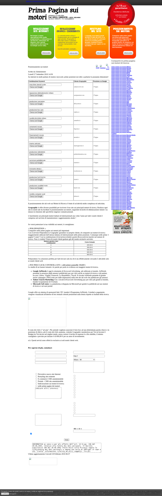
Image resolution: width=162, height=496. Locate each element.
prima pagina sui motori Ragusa (121, 192)
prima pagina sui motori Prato (120, 190)
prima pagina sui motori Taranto (121, 203)
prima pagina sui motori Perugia (121, 126)
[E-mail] (107, 69)
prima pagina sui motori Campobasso (123, 108)
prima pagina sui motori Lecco (120, 175)
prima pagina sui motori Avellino (121, 152)
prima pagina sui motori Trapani (121, 206)
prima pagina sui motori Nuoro (121, 182)
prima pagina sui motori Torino (121, 81)
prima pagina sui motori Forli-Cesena (123, 166)
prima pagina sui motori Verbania (121, 75)
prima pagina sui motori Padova (121, 122)
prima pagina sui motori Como (120, 89)
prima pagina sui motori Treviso (121, 140)
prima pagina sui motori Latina (121, 172)
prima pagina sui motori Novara (121, 68)
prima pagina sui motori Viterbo (121, 209)
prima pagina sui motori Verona (121, 146)
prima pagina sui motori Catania (121, 156)
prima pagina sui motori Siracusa (121, 199)
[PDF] (98, 68)
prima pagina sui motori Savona (121, 86)
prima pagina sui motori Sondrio (121, 202)
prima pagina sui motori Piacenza (121, 129)
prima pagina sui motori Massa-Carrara (123, 179)
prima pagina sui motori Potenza (121, 189)
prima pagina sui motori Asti (120, 101)
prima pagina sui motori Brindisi (121, 105)
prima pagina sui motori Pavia (120, 74)
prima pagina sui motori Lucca (120, 176)
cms (41, 1)
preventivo (53, 1)
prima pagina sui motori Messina (121, 119)
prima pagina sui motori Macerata (121, 177)
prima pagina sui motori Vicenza (121, 148)
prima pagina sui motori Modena (121, 121)
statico (28, 1)
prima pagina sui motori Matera (121, 180)
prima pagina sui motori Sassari (121, 197)
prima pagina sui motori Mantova (121, 118)
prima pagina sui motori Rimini (121, 136)
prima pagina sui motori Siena (120, 200)
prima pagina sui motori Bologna (121, 92)
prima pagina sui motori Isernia (121, 170)
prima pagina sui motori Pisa (120, 130)
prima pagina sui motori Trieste (121, 142)
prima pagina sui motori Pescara (121, 128)
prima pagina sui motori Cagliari (121, 106)
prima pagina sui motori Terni (120, 138)
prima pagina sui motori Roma (120, 95)
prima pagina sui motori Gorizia (121, 113)
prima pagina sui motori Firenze (121, 94)
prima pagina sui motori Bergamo (121, 78)
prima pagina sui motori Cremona (121, 111)
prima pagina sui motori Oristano (121, 183)
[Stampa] (103, 68)
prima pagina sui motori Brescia (121, 91)
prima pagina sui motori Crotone (121, 162)
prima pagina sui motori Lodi (120, 76)
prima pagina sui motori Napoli (121, 96)
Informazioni (12, 493)
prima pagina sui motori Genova (121, 82)
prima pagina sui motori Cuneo (121, 85)
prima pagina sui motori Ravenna (121, 193)
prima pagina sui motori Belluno (121, 153)
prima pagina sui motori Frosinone (122, 167)
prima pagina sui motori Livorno (121, 116)
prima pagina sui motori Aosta (120, 84)
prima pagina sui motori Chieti (120, 159)
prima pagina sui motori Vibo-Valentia (123, 207)
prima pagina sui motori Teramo (121, 204)
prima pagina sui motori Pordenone (122, 187)
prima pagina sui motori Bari (120, 102)
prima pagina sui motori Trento (121, 139)
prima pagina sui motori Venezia (121, 145)
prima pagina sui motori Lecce (120, 173)
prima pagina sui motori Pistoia (121, 186)
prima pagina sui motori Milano (121, 66)
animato (46, 1)
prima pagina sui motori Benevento (122, 155)
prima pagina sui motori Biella (120, 72)
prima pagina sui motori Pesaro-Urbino (123, 185)
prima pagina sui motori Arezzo (121, 149)
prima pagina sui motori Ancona (121, 98)
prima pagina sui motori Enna (120, 163)
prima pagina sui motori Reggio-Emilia (123, 135)
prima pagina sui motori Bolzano (121, 103)
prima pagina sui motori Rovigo (121, 195)
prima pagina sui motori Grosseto (121, 169)
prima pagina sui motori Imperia (121, 115)
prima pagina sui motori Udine (120, 143)
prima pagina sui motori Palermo (121, 123)
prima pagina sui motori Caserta (121, 109)
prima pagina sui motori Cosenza (121, 160)
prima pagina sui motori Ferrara (121, 165)
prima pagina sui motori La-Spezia (122, 88)
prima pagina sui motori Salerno (121, 196)
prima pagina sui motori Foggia (121, 112)
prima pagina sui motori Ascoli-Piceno (123, 150)
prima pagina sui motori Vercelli (121, 71)
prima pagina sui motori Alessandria (122, 79)
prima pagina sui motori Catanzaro (122, 158)
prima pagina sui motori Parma (121, 125)
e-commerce (35, 1)
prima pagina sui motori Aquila (121, 99)
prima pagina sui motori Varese (121, 69)
